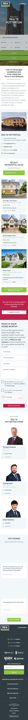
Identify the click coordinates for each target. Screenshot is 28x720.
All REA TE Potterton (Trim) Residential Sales (14, 289)
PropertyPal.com (14, 716)
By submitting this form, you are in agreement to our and (15, 383)
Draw (14, 58)
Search (14, 53)
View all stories (14, 620)
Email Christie (8, 490)
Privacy (14, 713)
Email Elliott (8, 523)
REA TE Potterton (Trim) (10, 37)
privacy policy (11, 385)
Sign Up (14, 672)
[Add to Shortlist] (24, 182)
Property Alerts (14, 312)
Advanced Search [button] (13, 62)
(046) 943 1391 (8, 147)
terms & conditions (20, 383)
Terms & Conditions (14, 710)
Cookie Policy (14, 708)
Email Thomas (8, 453)
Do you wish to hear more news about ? (13, 391)
